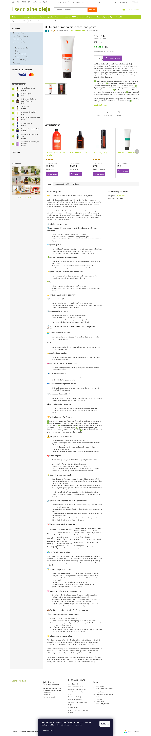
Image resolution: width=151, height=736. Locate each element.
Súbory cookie (73, 707)
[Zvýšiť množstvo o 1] (102, 57)
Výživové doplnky (19, 42)
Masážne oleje (18, 39)
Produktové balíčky (19, 60)
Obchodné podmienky (80, 2)
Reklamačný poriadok (75, 700)
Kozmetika (16, 45)
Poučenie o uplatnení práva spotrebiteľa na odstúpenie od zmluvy (78, 692)
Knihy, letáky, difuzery (20, 36)
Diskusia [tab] (76, 184)
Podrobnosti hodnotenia (77, 31)
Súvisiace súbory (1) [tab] (62, 184)
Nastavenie (47, 730)
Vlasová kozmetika (21, 57)
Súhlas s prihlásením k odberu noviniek (78, 711)
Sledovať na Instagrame (28, 198)
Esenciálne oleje (18, 33)
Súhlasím (105, 724)
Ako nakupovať (63, 2)
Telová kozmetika (21, 54)
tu (80, 725)
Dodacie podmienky (74, 697)
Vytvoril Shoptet (133, 731)
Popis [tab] (49, 184)
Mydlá (17, 51)
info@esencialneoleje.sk (104, 689)
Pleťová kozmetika (21, 48)
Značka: (92, 31)
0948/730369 (100, 702)
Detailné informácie (100, 105)
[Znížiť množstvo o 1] (102, 59)
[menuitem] (14, 17)
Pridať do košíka (114, 58)
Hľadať (92, 10)
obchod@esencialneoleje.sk (104, 695)
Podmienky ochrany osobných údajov (78, 703)
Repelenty (16, 63)
